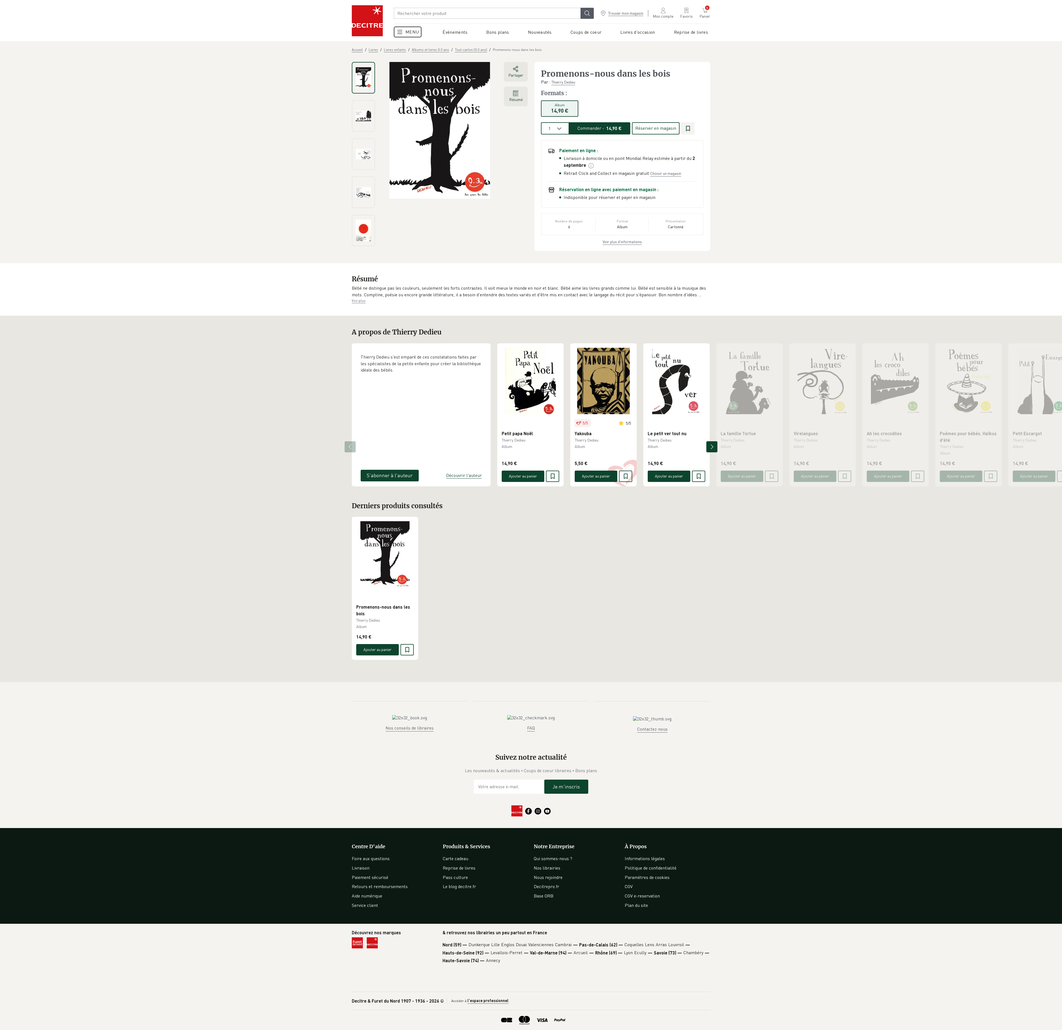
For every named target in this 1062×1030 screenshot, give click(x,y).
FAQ (531, 728)
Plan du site (636, 905)
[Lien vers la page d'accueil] (367, 20)
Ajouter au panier (523, 476)
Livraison (360, 868)
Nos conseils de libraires (410, 728)
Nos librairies (547, 868)
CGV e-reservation (642, 896)
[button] (531, 291)
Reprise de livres (459, 868)
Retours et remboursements (380, 886)
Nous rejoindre (548, 877)
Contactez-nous (652, 729)
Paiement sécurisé (370, 877)
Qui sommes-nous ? (553, 858)
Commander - (599, 128)
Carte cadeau (455, 858)
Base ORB (543, 896)
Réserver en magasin (655, 128)
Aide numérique (367, 896)
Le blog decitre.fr (459, 886)
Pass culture (455, 877)
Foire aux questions (371, 858)
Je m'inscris (566, 786)
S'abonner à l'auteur (390, 475)
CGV (629, 886)
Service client (365, 905)
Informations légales (645, 858)
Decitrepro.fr (546, 886)
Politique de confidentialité (650, 868)
